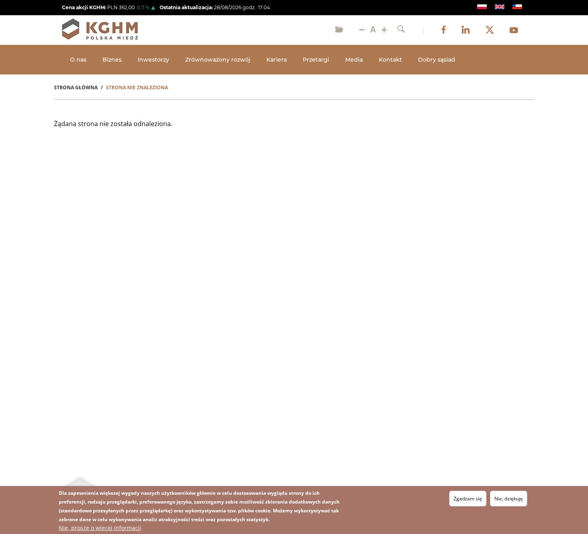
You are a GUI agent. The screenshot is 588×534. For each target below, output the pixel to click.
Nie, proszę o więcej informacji (100, 528)
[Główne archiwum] (339, 30)
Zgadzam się (468, 498)
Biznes (112, 59)
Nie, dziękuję (508, 498)
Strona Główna (76, 87)
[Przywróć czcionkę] (373, 30)
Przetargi (316, 59)
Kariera (276, 59)
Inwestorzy (153, 59)
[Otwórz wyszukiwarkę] (401, 30)
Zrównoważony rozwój (217, 59)
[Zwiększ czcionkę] (384, 30)
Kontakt (390, 59)
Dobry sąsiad (436, 59)
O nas (78, 59)
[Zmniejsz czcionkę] (361, 30)
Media (354, 59)
